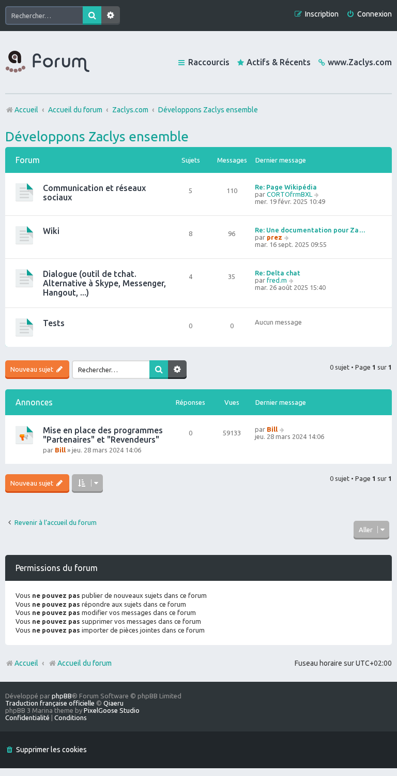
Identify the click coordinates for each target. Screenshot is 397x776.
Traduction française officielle (50, 703)
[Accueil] (47, 62)
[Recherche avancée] (110, 15)
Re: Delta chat (277, 272)
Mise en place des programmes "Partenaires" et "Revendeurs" (103, 435)
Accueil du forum (84, 663)
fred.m (277, 280)
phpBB (62, 695)
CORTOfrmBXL (289, 194)
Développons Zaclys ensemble (97, 136)
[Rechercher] (92, 15)
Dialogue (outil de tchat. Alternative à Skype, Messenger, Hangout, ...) (104, 283)
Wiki (51, 231)
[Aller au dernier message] (282, 429)
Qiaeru (113, 703)
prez (274, 237)
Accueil (26, 663)
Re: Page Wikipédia (286, 187)
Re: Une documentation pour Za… (310, 229)
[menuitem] (369, 14)
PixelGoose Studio (112, 710)
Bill (60, 449)
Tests (54, 323)
